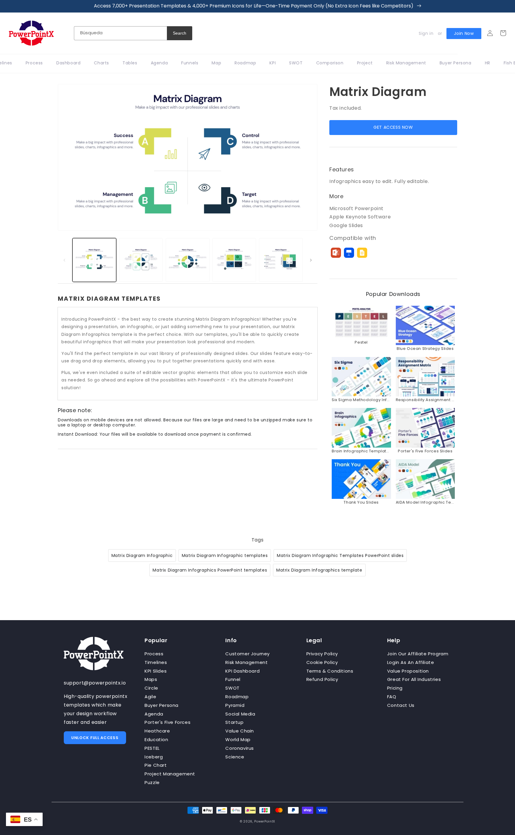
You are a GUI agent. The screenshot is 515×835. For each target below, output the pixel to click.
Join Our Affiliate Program (418, 654)
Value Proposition (408, 671)
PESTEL (152, 748)
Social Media (240, 714)
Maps (151, 679)
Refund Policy (322, 679)
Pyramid (234, 705)
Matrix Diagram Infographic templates (225, 555)
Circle (151, 688)
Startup (234, 722)
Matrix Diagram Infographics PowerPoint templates (210, 570)
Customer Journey (247, 654)
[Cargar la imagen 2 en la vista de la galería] (141, 260)
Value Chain (239, 731)
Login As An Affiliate (410, 662)
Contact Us (401, 705)
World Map (237, 739)
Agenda (154, 714)
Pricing (395, 688)
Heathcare (157, 731)
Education (156, 739)
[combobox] (120, 33)
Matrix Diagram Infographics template (319, 570)
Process (154, 654)
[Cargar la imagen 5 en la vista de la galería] (281, 260)
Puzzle (152, 782)
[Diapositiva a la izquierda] (64, 260)
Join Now (464, 33)
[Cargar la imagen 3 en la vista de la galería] (188, 260)
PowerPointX (264, 821)
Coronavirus (239, 748)
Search (179, 33)
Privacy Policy (322, 654)
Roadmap (237, 696)
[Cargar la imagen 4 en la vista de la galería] (234, 260)
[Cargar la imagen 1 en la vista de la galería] (94, 260)
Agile (150, 696)
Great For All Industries (414, 679)
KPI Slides (156, 671)
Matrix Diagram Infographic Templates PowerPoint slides (340, 555)
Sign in (426, 33)
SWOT (232, 688)
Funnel (233, 679)
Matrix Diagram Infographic (142, 555)
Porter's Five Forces (167, 722)
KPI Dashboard (242, 671)
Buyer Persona (162, 705)
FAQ (391, 696)
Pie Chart (156, 765)
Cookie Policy (322, 662)
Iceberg (154, 757)
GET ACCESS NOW (393, 127)
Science (234, 757)
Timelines (156, 662)
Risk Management (246, 662)
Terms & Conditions (329, 671)
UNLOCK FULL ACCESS (95, 738)
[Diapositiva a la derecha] (310, 260)
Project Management (170, 774)
